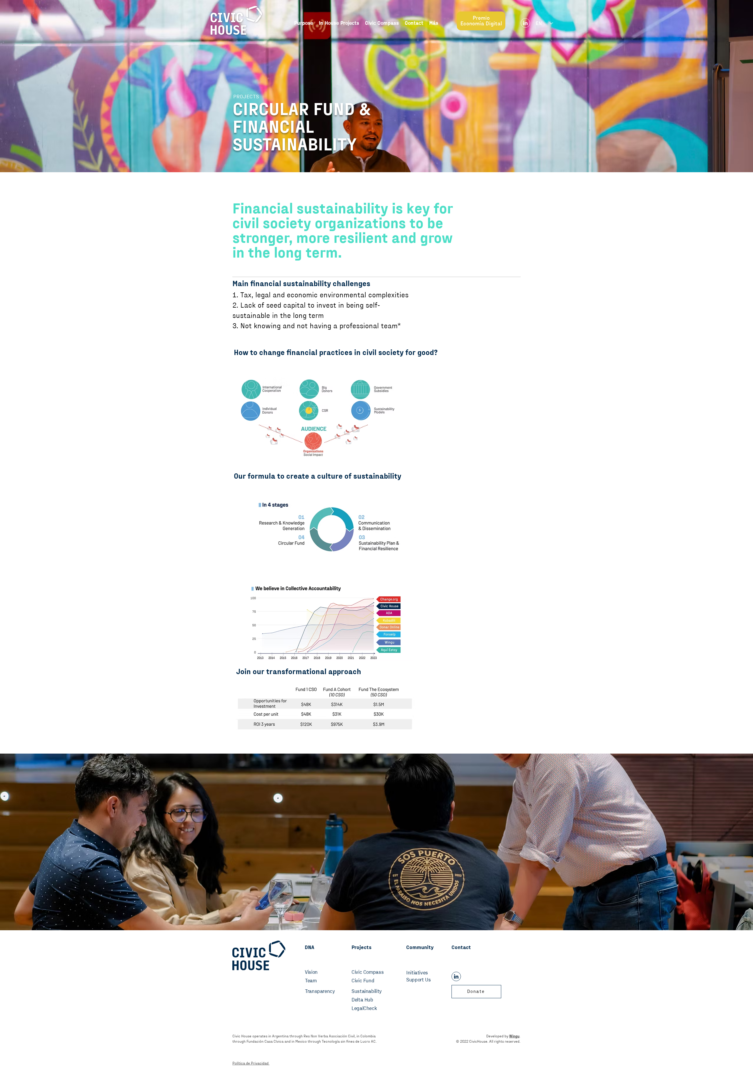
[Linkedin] (525, 23)
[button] (433, 23)
